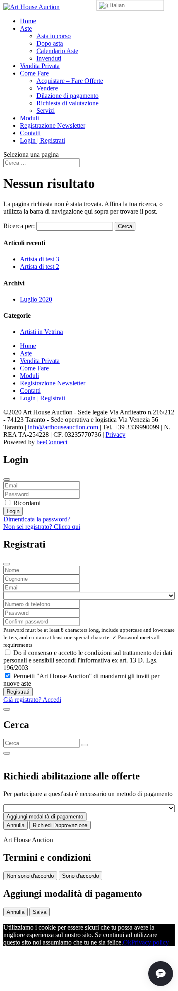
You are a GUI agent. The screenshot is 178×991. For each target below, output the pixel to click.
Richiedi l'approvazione (60, 825)
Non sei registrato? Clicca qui (41, 526)
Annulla (15, 825)
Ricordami (27, 502)
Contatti (30, 132)
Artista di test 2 (39, 266)
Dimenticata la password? (36, 519)
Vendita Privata (40, 65)
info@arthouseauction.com (63, 427)
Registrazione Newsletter (52, 125)
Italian (116, 5)
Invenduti (48, 58)
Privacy (115, 434)
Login (13, 511)
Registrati (18, 692)
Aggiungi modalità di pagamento (45, 816)
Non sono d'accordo (30, 876)
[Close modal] (6, 479)
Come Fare (34, 73)
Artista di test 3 (39, 259)
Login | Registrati (42, 140)
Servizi (45, 110)
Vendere (47, 88)
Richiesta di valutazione (67, 103)
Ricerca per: (19, 225)
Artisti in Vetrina (41, 331)
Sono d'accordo (80, 876)
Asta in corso (53, 35)
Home (28, 20)
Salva (39, 912)
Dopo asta (49, 43)
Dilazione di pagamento (67, 95)
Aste (26, 28)
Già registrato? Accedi (32, 699)
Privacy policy (150, 942)
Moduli (29, 118)
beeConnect (51, 442)
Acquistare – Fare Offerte (69, 80)
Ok (127, 942)
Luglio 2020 (36, 299)
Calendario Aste (57, 50)
